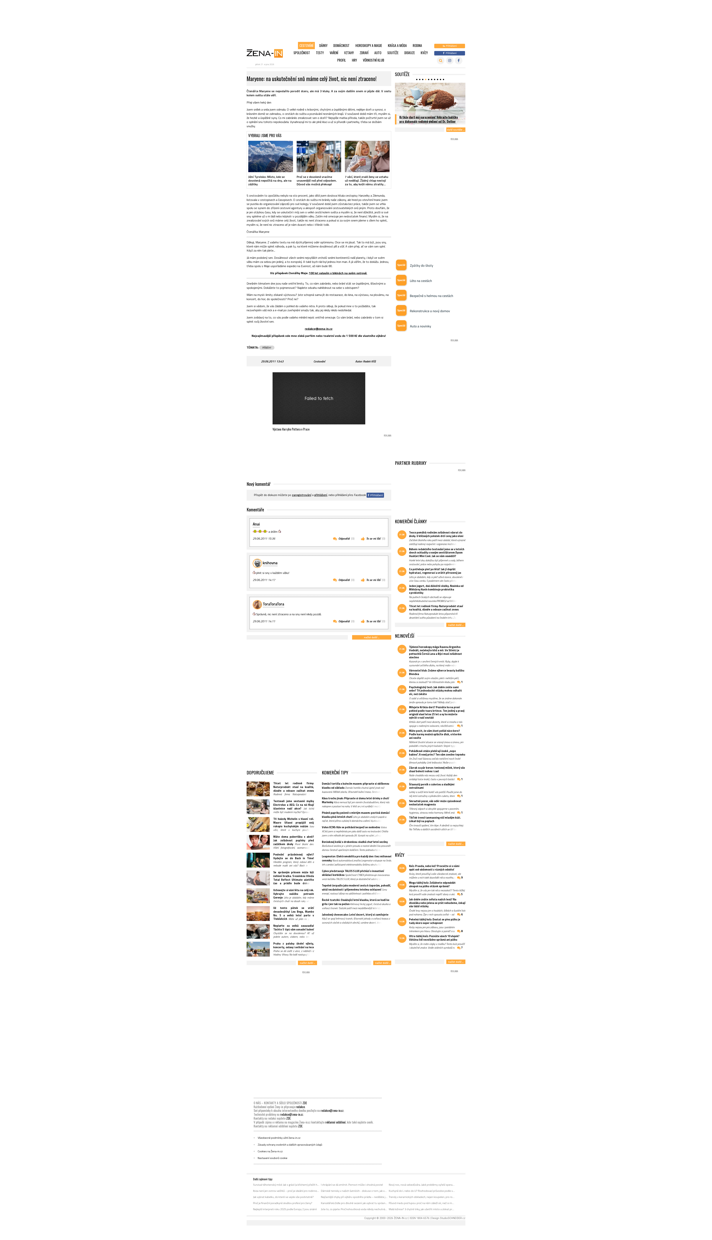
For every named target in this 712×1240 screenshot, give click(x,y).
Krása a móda (397, 45)
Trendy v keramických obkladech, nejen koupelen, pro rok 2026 (422, 1197)
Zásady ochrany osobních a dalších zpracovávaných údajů (290, 1145)
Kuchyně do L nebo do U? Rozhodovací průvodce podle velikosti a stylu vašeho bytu (422, 1191)
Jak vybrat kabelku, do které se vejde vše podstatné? (283, 1197)
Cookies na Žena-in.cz (270, 1151)
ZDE (305, 1103)
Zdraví (364, 52)
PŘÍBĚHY (266, 347)
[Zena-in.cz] (267, 53)
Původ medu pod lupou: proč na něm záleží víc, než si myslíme (422, 1203)
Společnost (302, 52)
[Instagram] (450, 60)
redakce (300, 1107)
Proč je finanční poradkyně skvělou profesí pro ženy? (282, 1203)
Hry (354, 60)
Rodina (417, 45)
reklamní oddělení (335, 1122)
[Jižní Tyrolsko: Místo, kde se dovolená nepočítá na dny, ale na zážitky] (270, 156)
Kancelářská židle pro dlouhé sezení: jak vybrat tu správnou (354, 1203)
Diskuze (409, 52)
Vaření (334, 52)
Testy (320, 52)
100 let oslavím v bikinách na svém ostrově (338, 273)
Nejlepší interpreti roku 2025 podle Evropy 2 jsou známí (285, 1209)
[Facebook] (458, 60)
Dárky (323, 45)
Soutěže (392, 52)
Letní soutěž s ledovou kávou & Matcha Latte (429, 121)
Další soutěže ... (456, 130)
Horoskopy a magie (368, 45)
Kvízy (424, 52)
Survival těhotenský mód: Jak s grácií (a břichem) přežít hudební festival (286, 1185)
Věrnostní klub (373, 60)
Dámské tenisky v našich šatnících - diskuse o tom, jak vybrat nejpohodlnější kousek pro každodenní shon (354, 1191)
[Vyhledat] (440, 60)
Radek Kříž (369, 361)
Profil (341, 60)
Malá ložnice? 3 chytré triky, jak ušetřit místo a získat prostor (422, 1209)
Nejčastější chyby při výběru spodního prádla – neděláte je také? (354, 1197)
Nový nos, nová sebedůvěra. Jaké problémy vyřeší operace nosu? (422, 1185)
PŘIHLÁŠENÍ (320, 495)
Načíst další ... (371, 637)
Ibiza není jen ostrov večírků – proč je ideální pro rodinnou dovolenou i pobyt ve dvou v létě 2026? (286, 1191)
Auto (377, 52)
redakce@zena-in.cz (318, 328)
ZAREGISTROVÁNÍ (301, 495)
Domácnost (341, 45)
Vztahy (349, 52)
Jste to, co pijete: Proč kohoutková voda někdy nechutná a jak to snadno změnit (354, 1209)
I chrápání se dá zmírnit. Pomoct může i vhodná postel (352, 1185)
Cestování (306, 45)
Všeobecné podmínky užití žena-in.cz (279, 1138)
